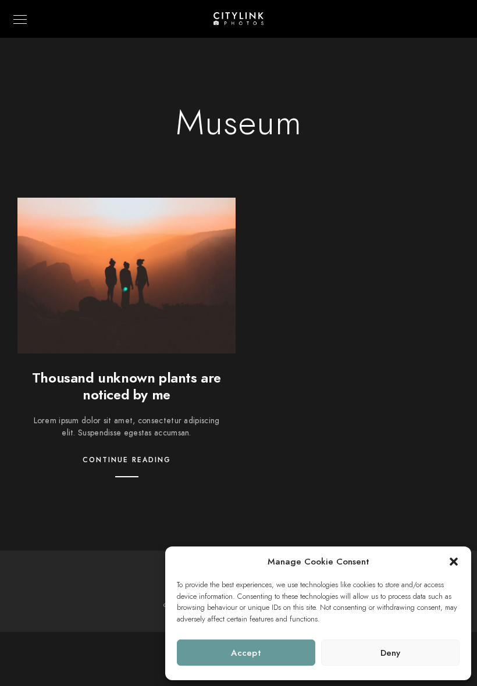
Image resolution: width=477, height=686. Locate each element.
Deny (390, 653)
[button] (454, 561)
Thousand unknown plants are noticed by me (126, 386)
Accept (246, 653)
